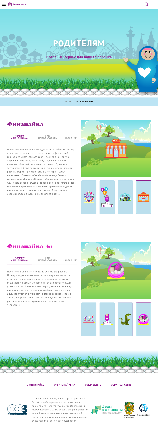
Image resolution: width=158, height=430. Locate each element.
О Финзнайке (35, 384)
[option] (116, 148)
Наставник (70, 138)
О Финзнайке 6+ (64, 384)
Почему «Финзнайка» (19, 137)
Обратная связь (121, 384)
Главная (69, 102)
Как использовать (47, 137)
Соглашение (93, 384)
